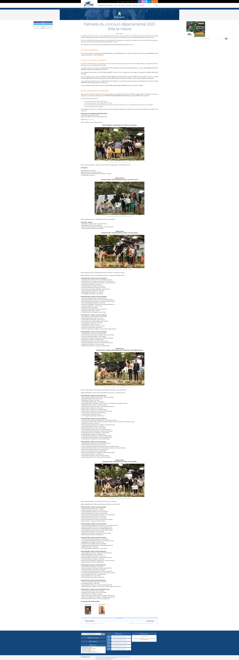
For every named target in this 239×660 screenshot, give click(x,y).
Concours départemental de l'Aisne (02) (119, 648)
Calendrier (132, 1)
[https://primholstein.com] (81, 8)
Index (115, 5)
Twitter (43, 24)
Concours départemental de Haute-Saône (119, 642)
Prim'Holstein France (85, 657)
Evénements (127, 1)
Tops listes (122, 1)
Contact (135, 1)
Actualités (118, 1)
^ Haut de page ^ (119, 618)
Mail (43, 26)
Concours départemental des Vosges (119, 639)
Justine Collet (91, 119)
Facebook (43, 22)
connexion (155, 1)
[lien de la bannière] (195, 36)
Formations (129, 5)
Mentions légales (118, 656)
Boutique (141, 5)
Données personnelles (125, 656)
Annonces (135, 5)
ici (102, 122)
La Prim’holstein (102, 5)
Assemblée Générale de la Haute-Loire (119, 636)
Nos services (122, 5)
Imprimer (43, 28)
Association (110, 5)
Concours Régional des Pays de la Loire (119, 645)
